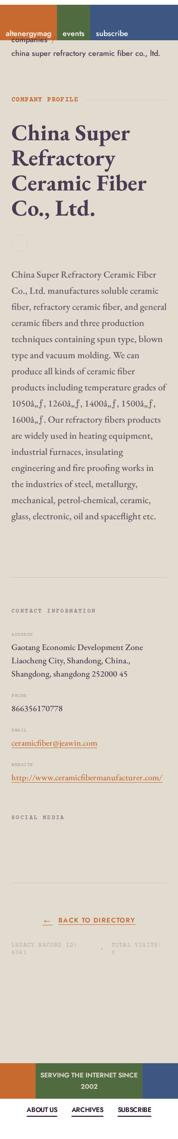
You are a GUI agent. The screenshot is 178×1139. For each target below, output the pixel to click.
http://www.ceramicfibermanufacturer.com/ (86, 777)
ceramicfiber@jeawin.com (54, 742)
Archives (87, 1109)
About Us (42, 1109)
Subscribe (134, 1109)
